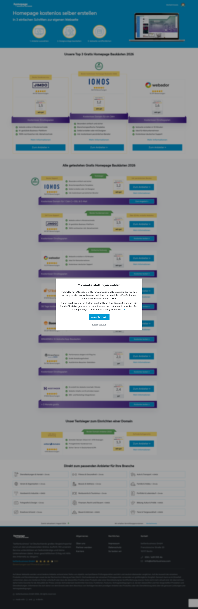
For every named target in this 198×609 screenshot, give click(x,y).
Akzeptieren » (99, 316)
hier (123, 309)
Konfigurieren (99, 324)
